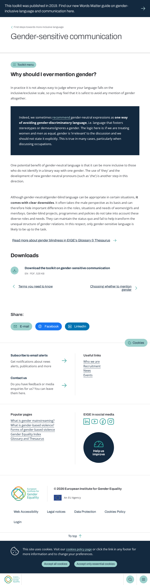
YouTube (94, 421)
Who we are (91, 362)
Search (130, 579)
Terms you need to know (35, 287)
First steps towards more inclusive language (39, 27)
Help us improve (99, 452)
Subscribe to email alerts (29, 355)
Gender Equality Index (26, 434)
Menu (143, 579)
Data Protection (85, 511)
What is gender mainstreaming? (33, 421)
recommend (61, 117)
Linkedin (86, 421)
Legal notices (56, 511)
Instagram (111, 421)
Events (88, 375)
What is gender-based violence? (32, 425)
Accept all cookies (55, 563)
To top (72, 536)
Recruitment (92, 366)
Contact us (19, 378)
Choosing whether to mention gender (106, 289)
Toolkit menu (25, 64)
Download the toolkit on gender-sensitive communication (67, 268)
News (87, 371)
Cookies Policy (115, 511)
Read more (75, 8)
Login (18, 522)
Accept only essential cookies (96, 563)
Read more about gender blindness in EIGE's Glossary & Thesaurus (61, 240)
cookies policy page (79, 549)
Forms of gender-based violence (33, 430)
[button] (21, 326)
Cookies (138, 343)
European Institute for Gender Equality (12, 579)
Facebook (103, 421)
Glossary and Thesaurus (27, 439)
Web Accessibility (26, 511)
